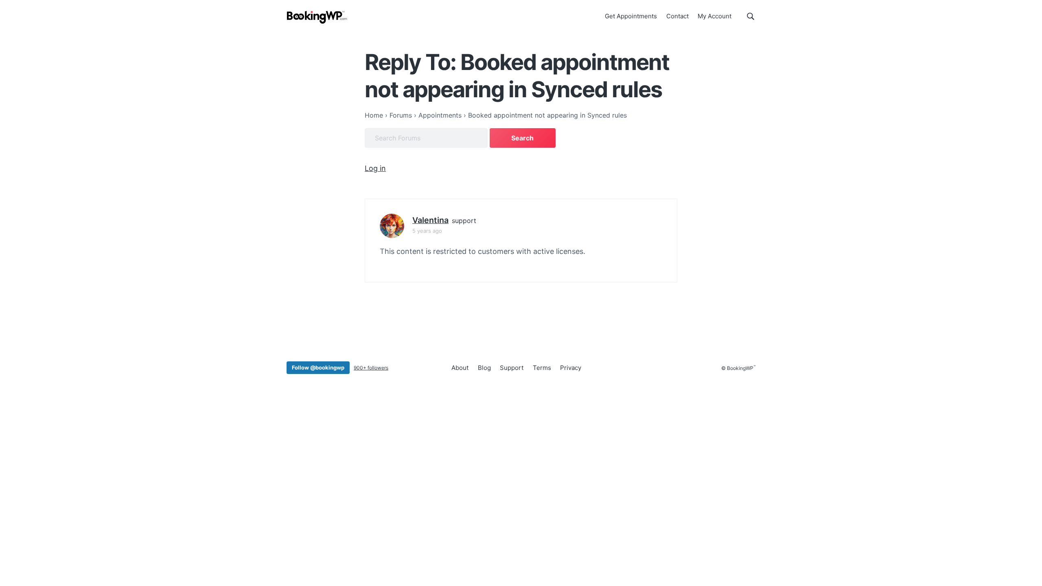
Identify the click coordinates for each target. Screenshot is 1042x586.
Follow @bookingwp (318, 367)
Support (511, 368)
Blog (484, 368)
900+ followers (371, 368)
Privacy (570, 368)
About (459, 368)
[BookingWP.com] (317, 17)
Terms (542, 368)
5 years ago (427, 230)
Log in (375, 168)
